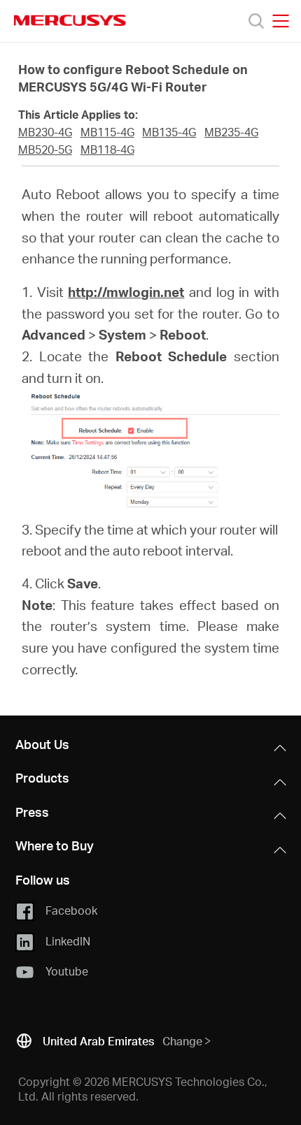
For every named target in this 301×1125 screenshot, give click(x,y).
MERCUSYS (70, 20)
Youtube (67, 971)
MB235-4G (231, 132)
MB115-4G (107, 132)
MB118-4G (107, 150)
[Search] (256, 21)
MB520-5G (45, 150)
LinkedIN (68, 940)
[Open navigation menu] (280, 21)
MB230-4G (45, 132)
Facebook (71, 910)
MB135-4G (169, 132)
